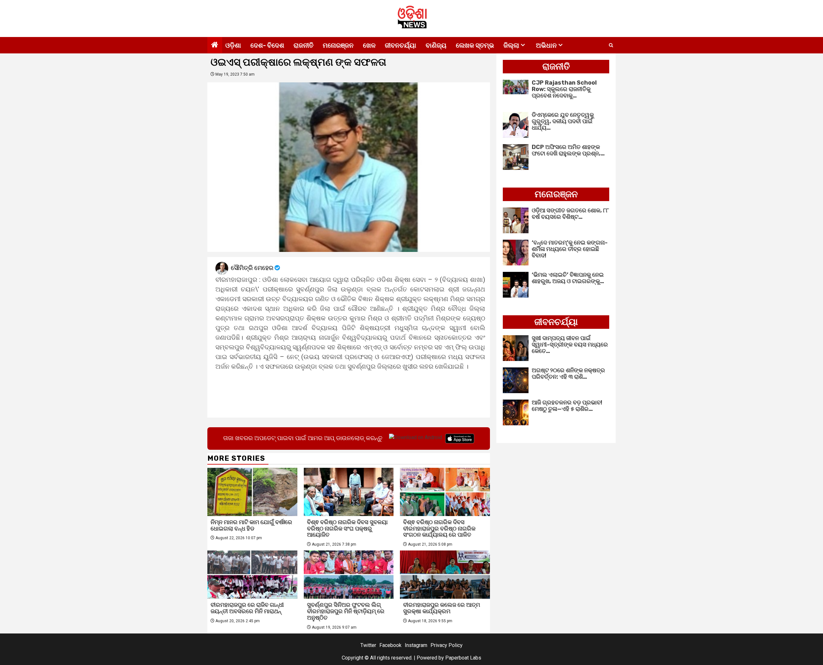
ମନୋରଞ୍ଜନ (338, 45)
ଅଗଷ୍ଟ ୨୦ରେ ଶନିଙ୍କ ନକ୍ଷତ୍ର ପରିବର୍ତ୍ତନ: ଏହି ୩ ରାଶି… (568, 373)
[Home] (214, 45)
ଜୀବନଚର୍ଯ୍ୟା (400, 45)
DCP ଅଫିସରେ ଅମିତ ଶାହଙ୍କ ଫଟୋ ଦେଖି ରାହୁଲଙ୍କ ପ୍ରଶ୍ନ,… (568, 150)
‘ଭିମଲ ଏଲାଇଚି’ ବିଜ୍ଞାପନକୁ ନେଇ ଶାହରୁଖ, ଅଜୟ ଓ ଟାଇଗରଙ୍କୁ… (568, 278)
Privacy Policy (446, 645)
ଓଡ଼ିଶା (233, 45)
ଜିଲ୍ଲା (511, 45)
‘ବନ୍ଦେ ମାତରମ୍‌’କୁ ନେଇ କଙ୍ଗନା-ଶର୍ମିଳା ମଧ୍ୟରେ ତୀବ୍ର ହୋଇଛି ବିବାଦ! (570, 249)
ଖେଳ (369, 45)
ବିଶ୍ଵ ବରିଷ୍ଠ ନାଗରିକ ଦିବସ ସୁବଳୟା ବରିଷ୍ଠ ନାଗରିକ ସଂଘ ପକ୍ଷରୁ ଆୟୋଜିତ (347, 529)
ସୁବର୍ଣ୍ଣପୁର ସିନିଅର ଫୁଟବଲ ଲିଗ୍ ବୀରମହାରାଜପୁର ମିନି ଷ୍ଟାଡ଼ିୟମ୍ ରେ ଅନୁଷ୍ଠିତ (345, 611)
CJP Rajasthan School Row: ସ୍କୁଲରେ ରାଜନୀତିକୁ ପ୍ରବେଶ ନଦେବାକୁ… (564, 89)
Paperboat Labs (463, 658)
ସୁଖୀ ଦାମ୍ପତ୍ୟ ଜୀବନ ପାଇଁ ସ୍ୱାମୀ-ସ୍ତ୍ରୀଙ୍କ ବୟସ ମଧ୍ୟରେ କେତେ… (570, 345)
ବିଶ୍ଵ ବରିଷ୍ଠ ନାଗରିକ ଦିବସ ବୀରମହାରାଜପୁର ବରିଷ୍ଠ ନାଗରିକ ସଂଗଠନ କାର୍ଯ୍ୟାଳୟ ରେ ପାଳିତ (439, 529)
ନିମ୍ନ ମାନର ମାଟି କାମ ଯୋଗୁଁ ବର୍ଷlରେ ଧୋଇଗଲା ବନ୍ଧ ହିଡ (251, 525)
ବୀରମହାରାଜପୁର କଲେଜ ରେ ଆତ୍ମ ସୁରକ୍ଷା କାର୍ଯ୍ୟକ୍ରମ (441, 608)
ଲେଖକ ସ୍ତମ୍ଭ (475, 45)
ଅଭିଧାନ (546, 45)
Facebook (390, 645)
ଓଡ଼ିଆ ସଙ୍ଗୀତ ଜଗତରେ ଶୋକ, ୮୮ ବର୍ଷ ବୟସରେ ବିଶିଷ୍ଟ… (570, 213)
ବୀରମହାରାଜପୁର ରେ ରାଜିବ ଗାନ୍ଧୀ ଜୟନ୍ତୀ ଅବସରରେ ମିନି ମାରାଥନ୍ (247, 608)
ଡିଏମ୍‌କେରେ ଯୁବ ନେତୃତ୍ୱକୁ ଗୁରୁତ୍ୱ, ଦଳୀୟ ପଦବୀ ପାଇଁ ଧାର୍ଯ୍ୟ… (563, 121)
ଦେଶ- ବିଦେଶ (267, 45)
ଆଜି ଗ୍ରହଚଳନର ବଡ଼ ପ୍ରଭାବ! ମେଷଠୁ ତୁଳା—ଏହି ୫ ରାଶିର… (567, 405)
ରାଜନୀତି (303, 45)
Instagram (416, 645)
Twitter (368, 645)
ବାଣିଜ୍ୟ (436, 45)
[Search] (611, 45)
